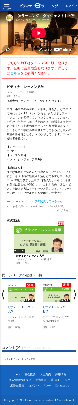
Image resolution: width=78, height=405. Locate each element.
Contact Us (62, 385)
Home (16, 374)
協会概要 (30, 374)
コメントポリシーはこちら (38, 348)
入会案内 (45, 374)
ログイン (71, 5)
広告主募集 (17, 385)
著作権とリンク (60, 379)
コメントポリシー (39, 385)
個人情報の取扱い (20, 379)
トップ (5, 359)
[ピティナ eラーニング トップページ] (39, 6)
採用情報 (60, 374)
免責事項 (41, 379)
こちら (15, 73)
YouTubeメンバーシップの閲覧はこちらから (35, 201)
